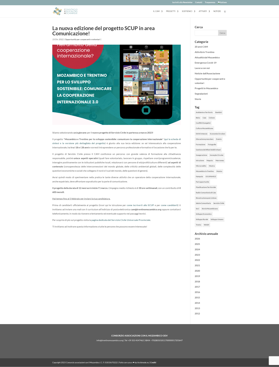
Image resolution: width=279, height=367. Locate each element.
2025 (197, 244)
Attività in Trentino (204, 52)
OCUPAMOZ (211, 176)
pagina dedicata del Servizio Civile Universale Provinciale (120, 220)
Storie (198, 99)
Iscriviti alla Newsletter (182, 2)
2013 (197, 308)
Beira (198, 118)
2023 (197, 254)
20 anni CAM (201, 46)
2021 (197, 265)
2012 (197, 313)
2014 (197, 302)
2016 (197, 292)
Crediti (153, 362)
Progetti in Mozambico (206, 88)
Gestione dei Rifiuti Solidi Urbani (208, 150)
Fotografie (212, 144)
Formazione (200, 144)
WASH (206, 225)
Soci (197, 208)
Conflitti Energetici (203, 123)
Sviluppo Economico (204, 214)
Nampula (199, 176)
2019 (197, 276)
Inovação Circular (216, 155)
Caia (204, 118)
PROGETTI (170, 11)
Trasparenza (210, 2)
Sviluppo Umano (217, 219)
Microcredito (201, 166)
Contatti (198, 2)
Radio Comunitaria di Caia (206, 192)
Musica (219, 171)
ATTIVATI (203, 11)
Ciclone (212, 118)
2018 (197, 281)
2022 (197, 260)
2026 (197, 238)
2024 (197, 249)
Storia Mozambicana (210, 208)
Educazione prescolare (204, 139)
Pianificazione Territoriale (206, 187)
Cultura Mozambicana (204, 128)
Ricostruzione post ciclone (206, 198)
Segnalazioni (201, 93)
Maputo (210, 160)
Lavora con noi (202, 68)
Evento (219, 139)
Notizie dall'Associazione (207, 73)
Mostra (212, 166)
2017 (197, 286)
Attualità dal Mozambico (207, 57)
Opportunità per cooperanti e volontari (82, 39)
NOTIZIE (217, 11)
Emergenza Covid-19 (205, 62)
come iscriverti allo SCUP (140, 205)
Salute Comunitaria (203, 203)
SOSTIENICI (187, 11)
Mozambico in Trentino (205, 171)
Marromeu (220, 160)
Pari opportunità (202, 182)
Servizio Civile (218, 203)
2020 (197, 270)
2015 (197, 297)
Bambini (218, 112)
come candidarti (169, 205)
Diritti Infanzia (201, 134)
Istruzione (200, 160)
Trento (198, 225)
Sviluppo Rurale (202, 219)
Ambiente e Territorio (204, 112)
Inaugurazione (201, 155)
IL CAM (156, 11)
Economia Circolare (217, 134)
